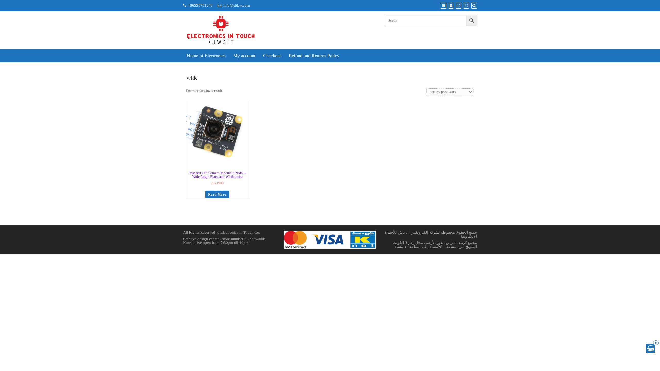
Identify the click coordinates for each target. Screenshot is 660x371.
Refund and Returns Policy (314, 55)
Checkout (272, 55)
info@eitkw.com (236, 5)
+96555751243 (200, 5)
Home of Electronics (206, 55)
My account (244, 55)
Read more (217, 194)
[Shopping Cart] (650, 348)
